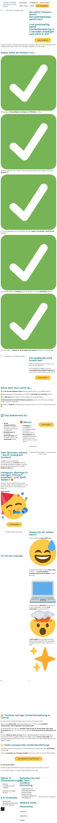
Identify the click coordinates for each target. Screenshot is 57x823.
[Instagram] (2, 809)
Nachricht (17, 767)
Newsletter (26, 806)
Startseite (23, 3)
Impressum (23, 811)
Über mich (23, 6)
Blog (32, 6)
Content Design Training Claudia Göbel (9, 4)
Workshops (44, 3)
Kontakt (22, 820)
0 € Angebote (42, 6)
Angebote (34, 3)
